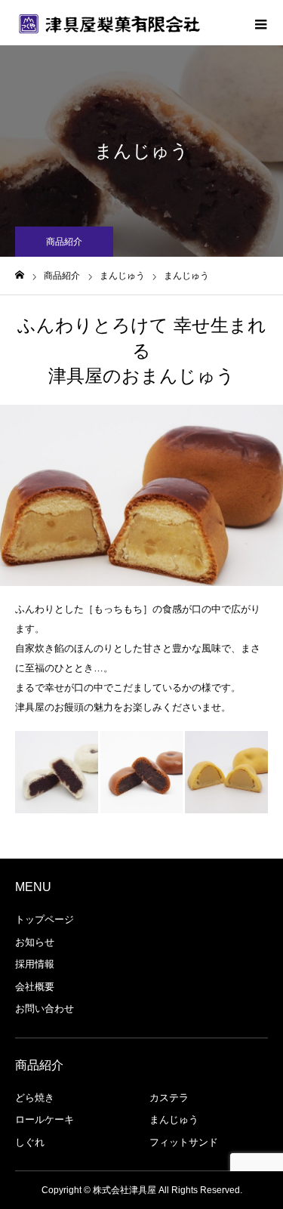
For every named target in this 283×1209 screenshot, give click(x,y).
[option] (141, 495)
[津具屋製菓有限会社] (109, 23)
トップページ (44, 919)
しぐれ (30, 1142)
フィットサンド (183, 1142)
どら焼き (34, 1097)
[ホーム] (19, 275)
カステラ (169, 1097)
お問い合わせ (44, 1008)
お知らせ (34, 942)
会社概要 (34, 986)
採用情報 (34, 964)
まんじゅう (173, 1119)
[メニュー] (260, 22)
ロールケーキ (44, 1119)
